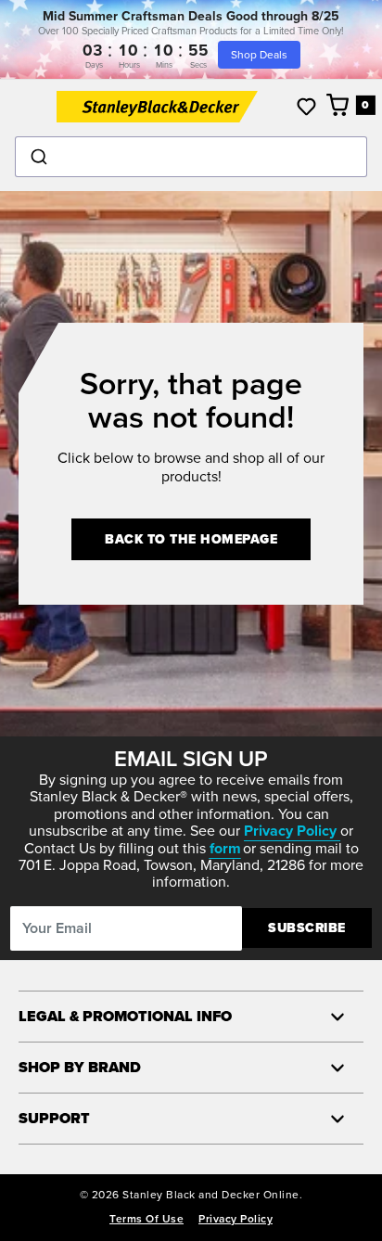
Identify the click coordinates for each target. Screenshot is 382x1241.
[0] (338, 105)
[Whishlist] (306, 106)
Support (54, 1118)
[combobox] (191, 156)
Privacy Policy (235, 1218)
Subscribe (307, 928)
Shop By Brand (80, 1067)
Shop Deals (259, 54)
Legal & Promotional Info (125, 1016)
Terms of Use (146, 1218)
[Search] (191, 156)
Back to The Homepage (191, 539)
